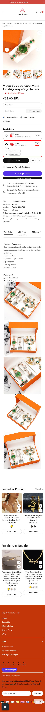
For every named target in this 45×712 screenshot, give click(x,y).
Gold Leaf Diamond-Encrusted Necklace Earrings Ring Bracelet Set (11, 518)
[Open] (5, 706)
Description (8, 232)
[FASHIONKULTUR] (22, 12)
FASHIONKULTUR (18, 207)
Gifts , (34, 213)
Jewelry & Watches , (17, 216)
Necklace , (7, 219)
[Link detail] (3, 664)
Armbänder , (26, 213)
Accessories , (17, 213)
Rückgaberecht (7, 647)
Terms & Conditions (22, 167)
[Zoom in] (39, 32)
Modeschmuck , (30, 216)
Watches (15, 210)
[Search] (37, 12)
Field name (36, 111)
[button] (38, 50)
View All (38, 489)
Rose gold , (30, 219)
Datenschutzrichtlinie (9, 651)
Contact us (6, 622)
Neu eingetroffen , (18, 219)
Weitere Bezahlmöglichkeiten (22, 178)
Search (4, 618)
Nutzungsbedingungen (10, 655)
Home (3, 23)
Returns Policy (7, 630)
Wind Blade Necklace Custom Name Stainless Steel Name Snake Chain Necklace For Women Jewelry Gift (33, 576)
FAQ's (4, 634)
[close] (43, 2)
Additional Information (22, 233)
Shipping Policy (7, 626)
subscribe (37, 693)
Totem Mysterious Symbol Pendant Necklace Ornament (33, 518)
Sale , (37, 219)
